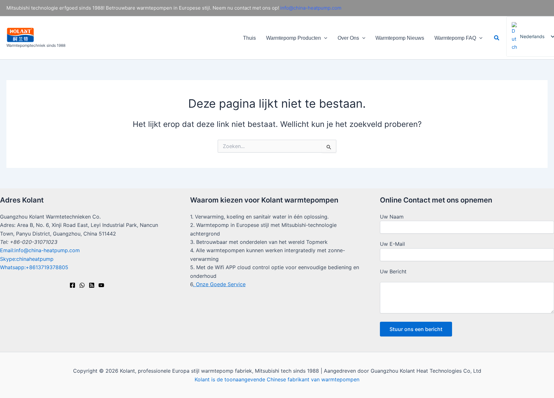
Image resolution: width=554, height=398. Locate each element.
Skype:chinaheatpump (27, 259)
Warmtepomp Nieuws (399, 38)
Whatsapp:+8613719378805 (34, 267)
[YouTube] (101, 285)
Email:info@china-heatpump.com (40, 250)
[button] (324, 38)
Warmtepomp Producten (293, 38)
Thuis (249, 38)
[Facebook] (72, 285)
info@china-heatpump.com (310, 8)
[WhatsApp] (82, 285)
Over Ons (348, 38)
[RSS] (92, 285)
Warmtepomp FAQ (455, 38)
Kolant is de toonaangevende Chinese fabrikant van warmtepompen (277, 379)
